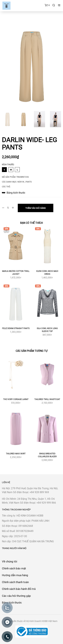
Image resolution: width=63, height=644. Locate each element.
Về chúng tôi (9, 561)
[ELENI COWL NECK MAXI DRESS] (47, 246)
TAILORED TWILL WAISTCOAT (47, 399)
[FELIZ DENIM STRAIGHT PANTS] (16, 303)
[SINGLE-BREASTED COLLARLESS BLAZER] (47, 429)
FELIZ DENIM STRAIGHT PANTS (16, 328)
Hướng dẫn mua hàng (15, 575)
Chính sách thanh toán (15, 582)
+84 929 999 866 (46, 502)
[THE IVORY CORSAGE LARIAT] (16, 374)
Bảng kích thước (15, 192)
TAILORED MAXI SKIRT (16, 453)
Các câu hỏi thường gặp (16, 595)
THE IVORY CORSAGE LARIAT (15, 399)
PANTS (29, 182)
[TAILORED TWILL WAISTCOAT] (47, 374)
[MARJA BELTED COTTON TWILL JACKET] (16, 246)
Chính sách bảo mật (14, 568)
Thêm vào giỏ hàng (35, 208)
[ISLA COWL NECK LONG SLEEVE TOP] (47, 303)
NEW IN (21, 182)
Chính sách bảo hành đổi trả (19, 588)
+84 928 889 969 (39, 492)
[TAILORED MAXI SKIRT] (16, 429)
